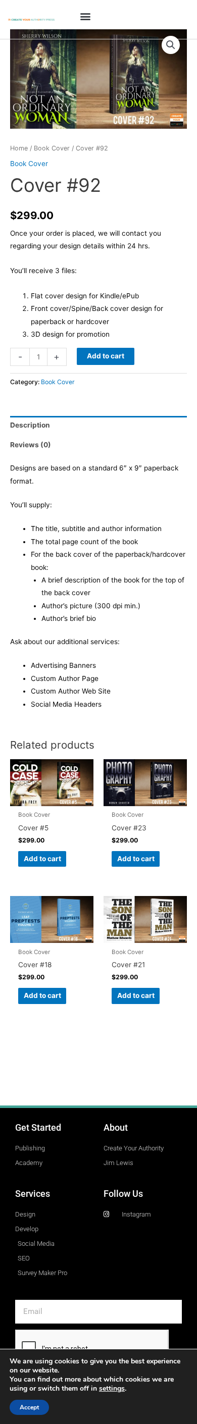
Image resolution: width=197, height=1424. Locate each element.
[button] (85, 16)
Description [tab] (30, 425)
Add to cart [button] (42, 859)
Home (19, 148)
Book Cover (52, 148)
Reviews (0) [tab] (30, 445)
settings (112, 1388)
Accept (29, 1407)
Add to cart (105, 356)
